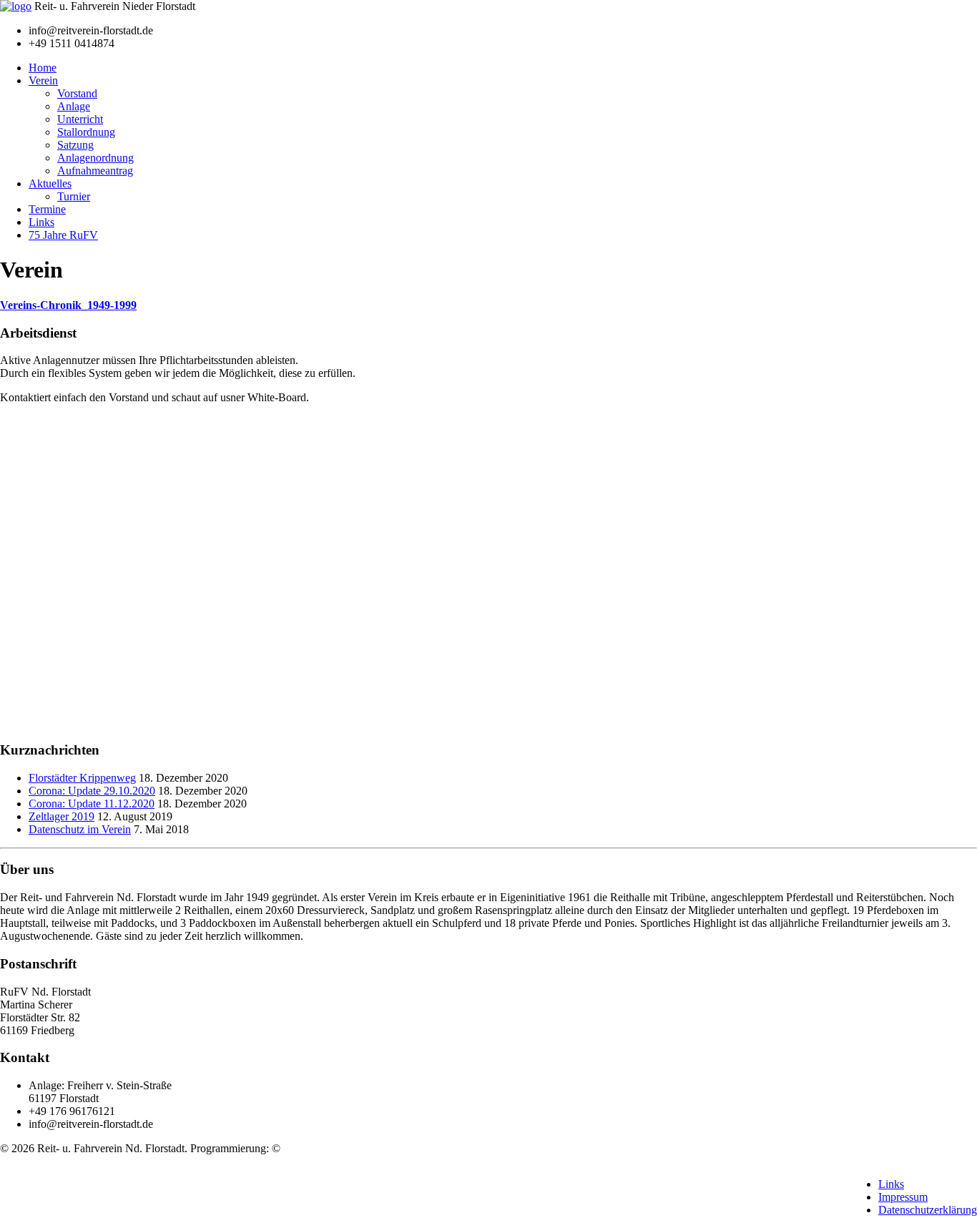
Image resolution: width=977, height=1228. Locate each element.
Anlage (73, 106)
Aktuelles (50, 183)
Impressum (903, 1197)
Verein (43, 80)
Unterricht (80, 119)
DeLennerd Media (324, 1148)
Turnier (73, 196)
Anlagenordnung (95, 158)
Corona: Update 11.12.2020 (91, 803)
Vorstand (77, 93)
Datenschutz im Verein (80, 829)
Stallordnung (86, 132)
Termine (47, 209)
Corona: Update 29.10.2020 (92, 791)
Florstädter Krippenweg (82, 778)
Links (41, 222)
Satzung (75, 145)
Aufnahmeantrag (95, 170)
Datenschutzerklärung (927, 1210)
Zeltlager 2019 (61, 816)
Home (43, 68)
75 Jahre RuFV (63, 235)
